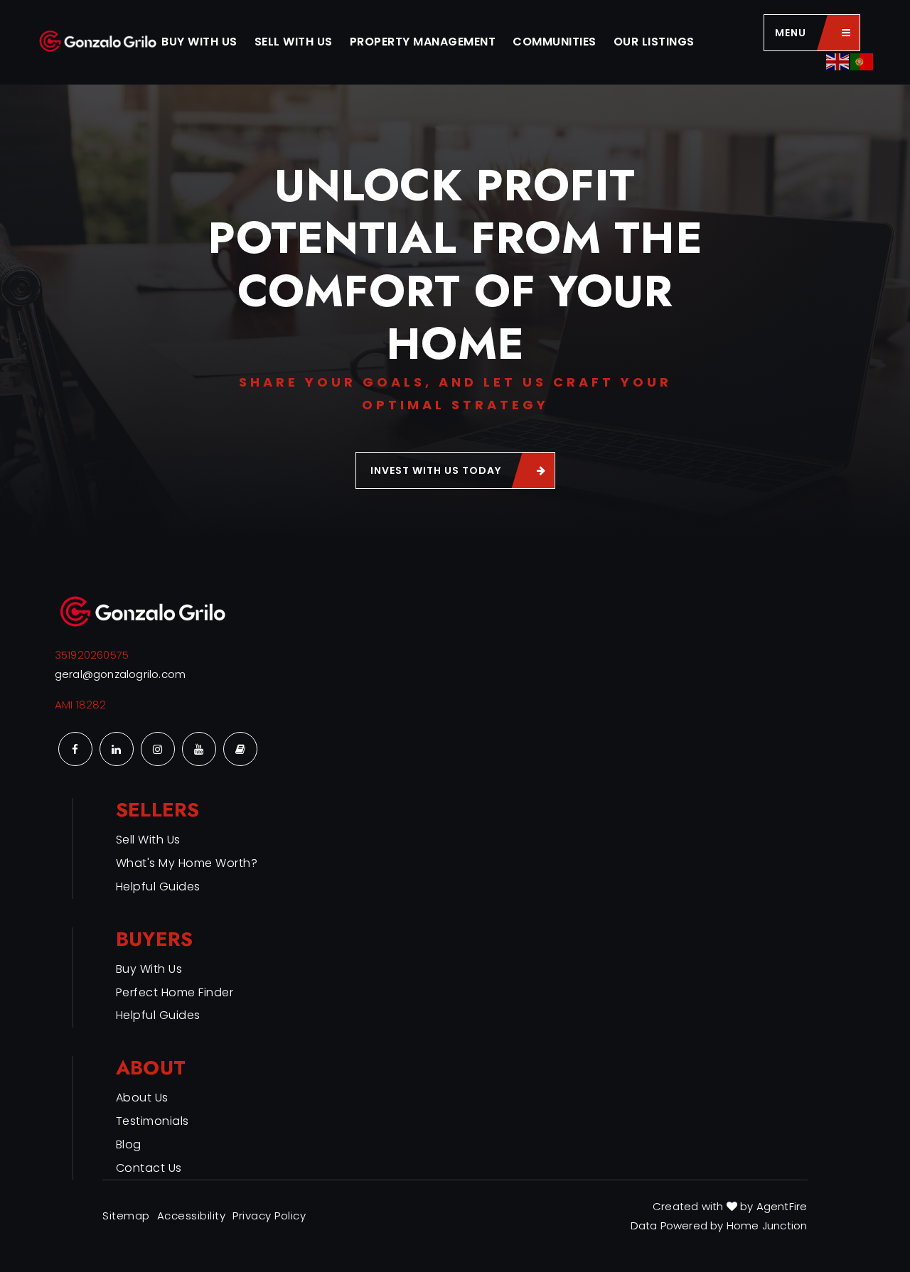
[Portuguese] (862, 60)
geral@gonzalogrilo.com (120, 674)
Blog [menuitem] (128, 1144)
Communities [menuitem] (554, 41)
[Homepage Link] (98, 41)
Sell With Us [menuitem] (294, 41)
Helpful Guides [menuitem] (158, 886)
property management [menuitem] (423, 41)
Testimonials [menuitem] (152, 1121)
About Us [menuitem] (142, 1097)
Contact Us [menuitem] (149, 1168)
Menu (790, 33)
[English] (838, 60)
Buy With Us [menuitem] (199, 41)
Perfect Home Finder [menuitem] (175, 992)
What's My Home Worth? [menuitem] (187, 863)
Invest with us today (435, 470)
